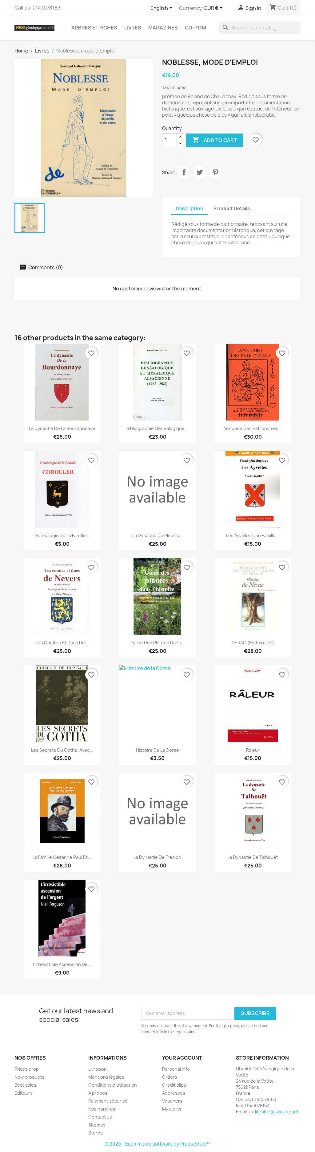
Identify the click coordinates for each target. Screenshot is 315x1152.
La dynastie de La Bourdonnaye (62, 428)
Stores (95, 1133)
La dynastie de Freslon (157, 857)
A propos (97, 1093)
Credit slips (174, 1085)
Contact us (100, 1117)
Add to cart (214, 140)
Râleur (253, 750)
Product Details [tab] (231, 208)
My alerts (171, 1109)
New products (29, 1077)
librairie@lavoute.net (277, 1112)
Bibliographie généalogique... (157, 428)
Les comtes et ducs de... (62, 643)
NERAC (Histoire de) (253, 643)
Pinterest (215, 172)
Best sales (25, 1085)
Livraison (97, 1069)
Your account (182, 1057)
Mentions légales (106, 1077)
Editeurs (23, 1093)
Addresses (173, 1093)
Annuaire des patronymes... (252, 428)
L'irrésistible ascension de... (62, 964)
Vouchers (172, 1101)
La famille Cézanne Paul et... (62, 857)
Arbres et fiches (94, 27)
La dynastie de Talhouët (252, 857)
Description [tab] (189, 208)
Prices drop (26, 1069)
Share (184, 172)
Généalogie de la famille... (62, 535)
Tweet (199, 172)
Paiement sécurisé (108, 1101)
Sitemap (97, 1125)
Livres (132, 27)
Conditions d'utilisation (112, 1085)
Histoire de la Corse (157, 750)
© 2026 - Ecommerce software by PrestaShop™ (158, 1144)
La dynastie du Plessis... (157, 535)
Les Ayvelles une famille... (252, 535)
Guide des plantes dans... (157, 643)
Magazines (163, 27)
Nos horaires (101, 1109)
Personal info (176, 1069)
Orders (169, 1077)
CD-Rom (195, 27)
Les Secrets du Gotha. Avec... (62, 750)
